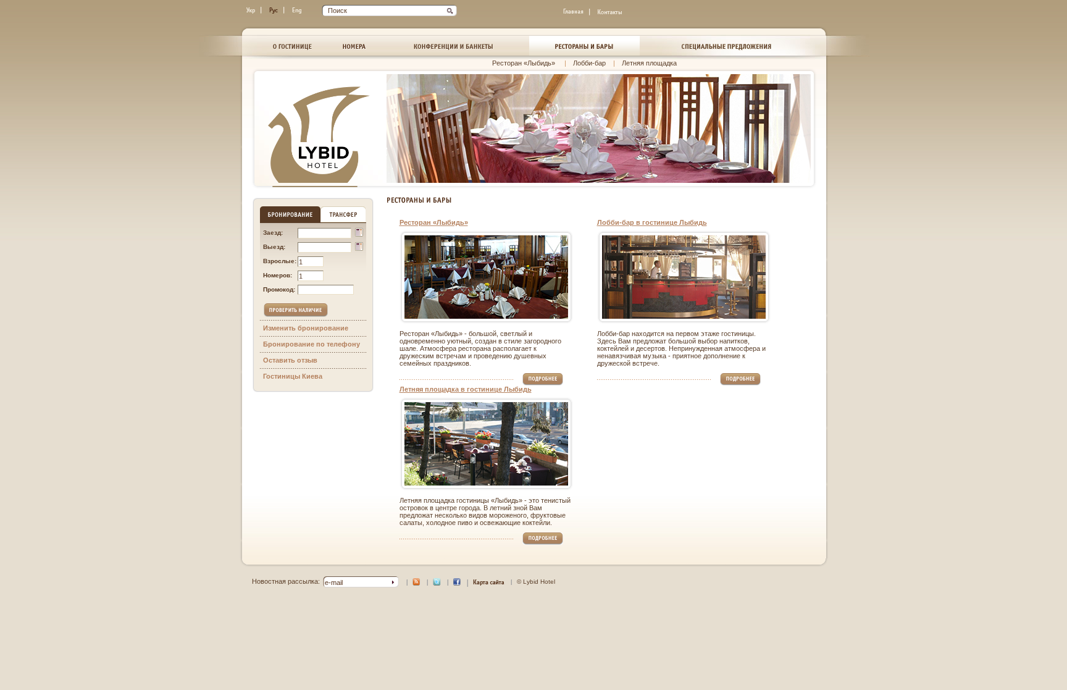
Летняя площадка (649, 63)
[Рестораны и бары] (584, 46)
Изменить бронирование (305, 328)
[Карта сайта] (488, 584)
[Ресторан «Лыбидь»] (486, 277)
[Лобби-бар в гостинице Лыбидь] (684, 277)
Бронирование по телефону (311, 344)
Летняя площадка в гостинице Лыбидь (466, 389)
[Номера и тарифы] (354, 46)
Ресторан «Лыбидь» (524, 63)
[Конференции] (454, 46)
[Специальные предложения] (726, 46)
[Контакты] (610, 11)
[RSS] (416, 583)
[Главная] (574, 11)
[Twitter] (437, 583)
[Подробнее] (542, 383)
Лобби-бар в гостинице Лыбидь (652, 222)
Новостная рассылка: (286, 581)
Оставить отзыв (290, 360)
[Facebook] (457, 583)
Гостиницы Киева (292, 376)
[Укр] (251, 10)
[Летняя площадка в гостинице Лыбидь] (486, 444)
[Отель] (292, 46)
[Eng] (297, 10)
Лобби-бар (589, 63)
